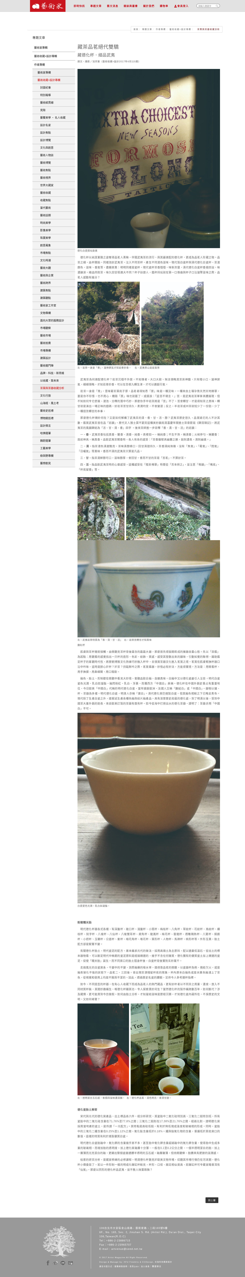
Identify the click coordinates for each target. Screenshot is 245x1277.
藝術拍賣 (44, 343)
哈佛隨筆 (44, 433)
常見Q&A (134, 1266)
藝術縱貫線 (46, 102)
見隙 (42, 110)
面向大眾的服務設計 (51, 320)
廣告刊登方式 (105, 1266)
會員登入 (183, 6)
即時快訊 (79, 6)
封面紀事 (44, 87)
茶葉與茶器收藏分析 (51, 388)
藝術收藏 (44, 192)
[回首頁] (48, 5)
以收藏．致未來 (48, 380)
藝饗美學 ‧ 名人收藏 (52, 117)
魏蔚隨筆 (44, 440)
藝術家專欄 (44, 72)
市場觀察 (44, 328)
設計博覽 (44, 140)
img (48, 1262)
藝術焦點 (44, 170)
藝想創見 (44, 463)
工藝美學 (44, 448)
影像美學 (44, 230)
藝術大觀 (44, 267)
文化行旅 (44, 395)
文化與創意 (46, 147)
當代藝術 (44, 207)
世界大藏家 (46, 185)
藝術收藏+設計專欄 (180, 29)
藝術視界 (44, 177)
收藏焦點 (44, 200)
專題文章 (96, 6)
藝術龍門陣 (46, 365)
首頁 (136, 29)
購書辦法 (156, 1266)
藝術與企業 (46, 275)
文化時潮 (44, 260)
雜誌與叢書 (131, 6)
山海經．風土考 (48, 403)
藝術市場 (44, 335)
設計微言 (44, 425)
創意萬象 (44, 245)
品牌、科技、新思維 (51, 373)
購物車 (164, 6)
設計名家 (44, 125)
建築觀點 (44, 298)
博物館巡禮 (46, 418)
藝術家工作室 (47, 305)
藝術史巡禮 (46, 410)
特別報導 (44, 95)
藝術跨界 (44, 283)
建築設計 (44, 358)
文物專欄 (44, 313)
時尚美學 (44, 222)
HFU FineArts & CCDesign (138, 1262)
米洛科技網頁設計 (163, 1262)
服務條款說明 (121, 1266)
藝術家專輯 (41, 47)
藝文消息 (112, 6)
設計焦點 (44, 132)
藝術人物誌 (46, 155)
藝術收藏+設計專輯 (45, 56)
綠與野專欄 (46, 455)
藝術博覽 (44, 162)
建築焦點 (44, 290)
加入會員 (145, 1266)
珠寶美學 (44, 237)
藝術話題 (44, 215)
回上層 (212, 1200)
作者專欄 (161, 29)
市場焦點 (44, 252)
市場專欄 (44, 350)
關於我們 (148, 6)
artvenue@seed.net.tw (126, 1248)
